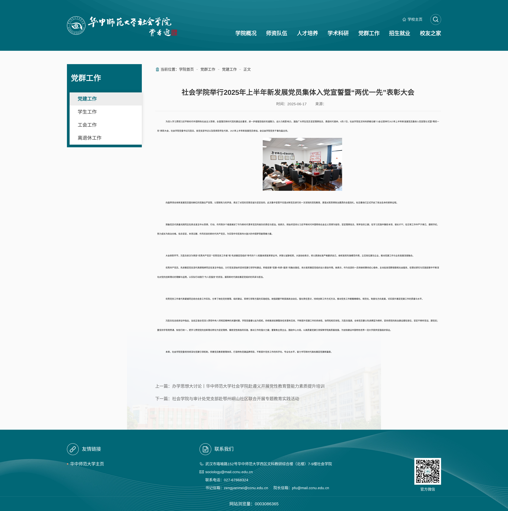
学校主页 (415, 19)
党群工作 (207, 69)
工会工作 (87, 125)
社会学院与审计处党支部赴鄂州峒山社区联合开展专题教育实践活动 (235, 398)
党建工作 (87, 99)
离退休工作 (89, 138)
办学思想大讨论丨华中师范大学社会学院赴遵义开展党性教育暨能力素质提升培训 (248, 386)
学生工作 (87, 112)
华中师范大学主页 (87, 464)
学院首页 (186, 69)
